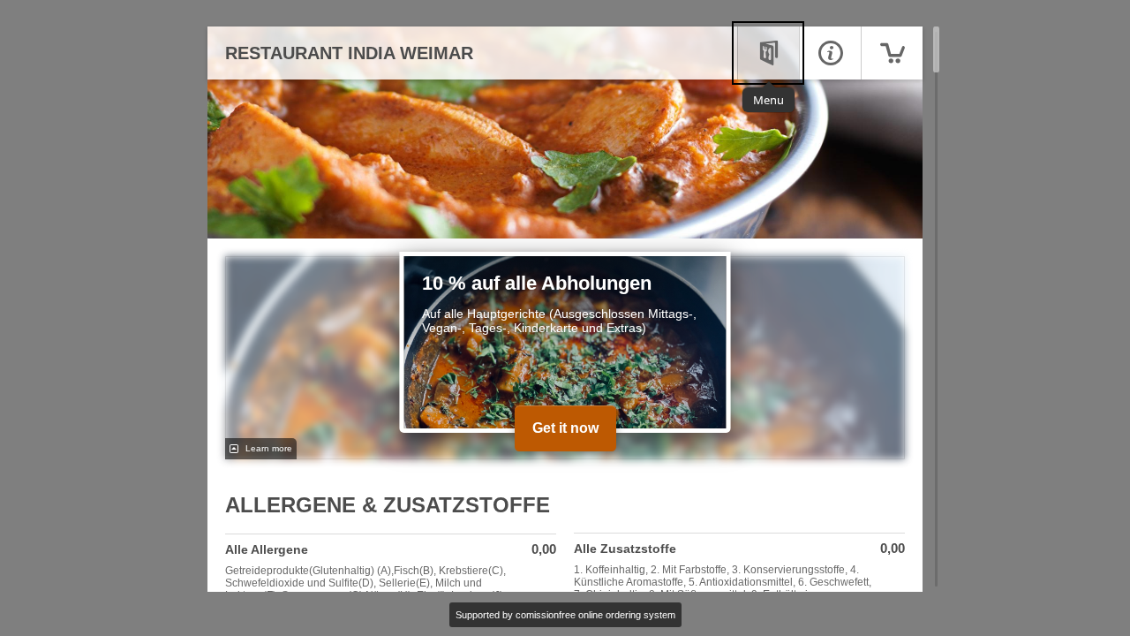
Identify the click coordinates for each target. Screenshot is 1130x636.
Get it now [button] (565, 427)
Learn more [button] (267, 448)
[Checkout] (892, 53)
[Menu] (768, 53)
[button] (390, 579)
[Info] (830, 53)
